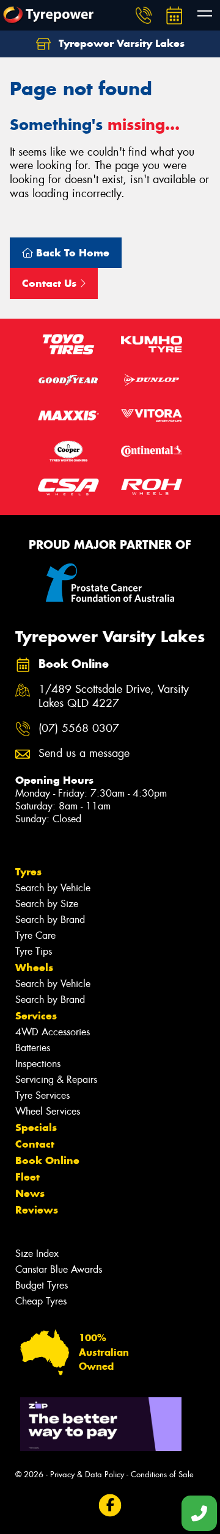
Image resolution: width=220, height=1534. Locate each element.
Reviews (36, 1210)
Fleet (27, 1177)
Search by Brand (50, 919)
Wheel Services (47, 1111)
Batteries (32, 1047)
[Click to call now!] (143, 15)
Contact (34, 1144)
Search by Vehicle (52, 887)
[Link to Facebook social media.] (110, 1505)
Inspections (38, 1063)
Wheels (34, 967)
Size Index (37, 1253)
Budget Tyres (41, 1285)
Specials (36, 1127)
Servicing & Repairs (56, 1079)
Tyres (28, 871)
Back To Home (71, 252)
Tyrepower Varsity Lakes (120, 43)
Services (36, 1015)
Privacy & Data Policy (87, 1474)
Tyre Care (35, 935)
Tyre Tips (33, 951)
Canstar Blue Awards (58, 1269)
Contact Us (50, 283)
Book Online (47, 1160)
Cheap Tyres (41, 1301)
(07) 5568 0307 (78, 729)
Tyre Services (42, 1095)
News (30, 1193)
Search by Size (46, 903)
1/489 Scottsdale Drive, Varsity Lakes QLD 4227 (113, 696)
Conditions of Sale (162, 1474)
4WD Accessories (52, 1032)
